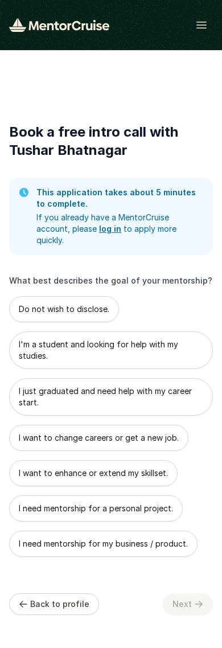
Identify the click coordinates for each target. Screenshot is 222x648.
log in (110, 228)
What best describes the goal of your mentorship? (110, 280)
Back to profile (59, 604)
